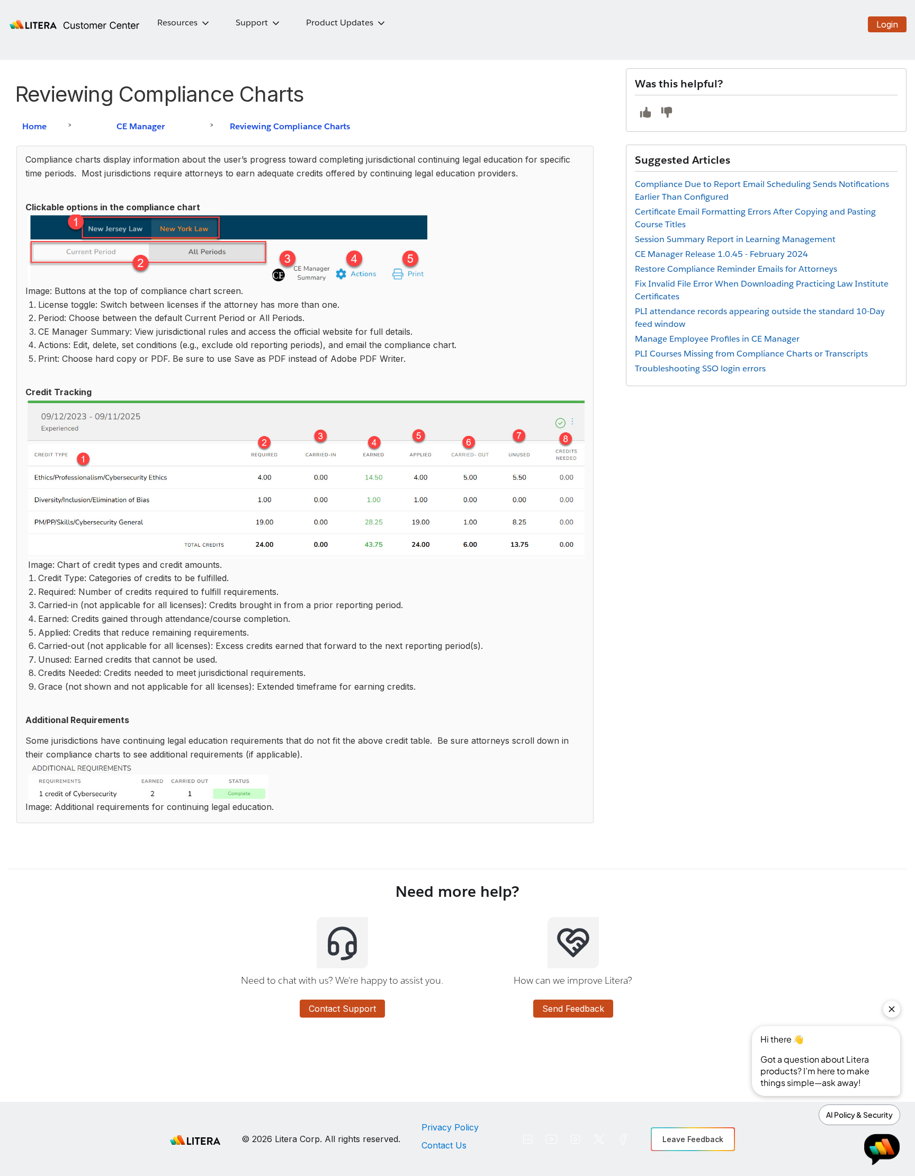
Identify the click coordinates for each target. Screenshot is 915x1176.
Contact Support (342, 1008)
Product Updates (339, 22)
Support (252, 22)
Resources (177, 22)
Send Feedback (573, 1008)
